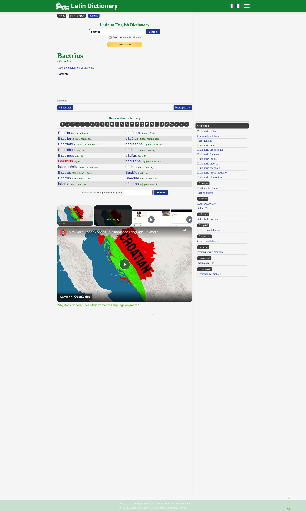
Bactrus (75, 178)
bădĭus (135, 155)
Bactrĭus (93, 15)
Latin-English (77, 15)
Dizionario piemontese (209, 177)
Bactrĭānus (72, 150)
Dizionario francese (208, 154)
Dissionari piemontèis (209, 273)
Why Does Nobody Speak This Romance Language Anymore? (114, 232)
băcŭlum (141, 133)
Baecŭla (141, 178)
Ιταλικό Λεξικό (205, 262)
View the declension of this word (75, 67)
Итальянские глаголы (210, 251)
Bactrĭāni (77, 144)
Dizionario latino (206, 145)
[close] (154, 497)
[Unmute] (64, 223)
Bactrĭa (73, 133)
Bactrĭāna (75, 138)
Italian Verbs (204, 208)
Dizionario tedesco (207, 163)
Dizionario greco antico (210, 149)
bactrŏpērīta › (182, 107)
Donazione (125, 44)
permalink (62, 100)
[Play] (59, 223)
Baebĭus (137, 172)
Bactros (75, 172)
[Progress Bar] (75, 221)
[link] (63, 232)
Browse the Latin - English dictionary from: (102, 192)
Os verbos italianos (208, 241)
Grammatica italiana (208, 136)
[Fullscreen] (91, 223)
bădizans (143, 161)
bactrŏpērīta (78, 167)
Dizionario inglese (207, 158)
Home (62, 15)
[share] (185, 230)
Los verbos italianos (208, 230)
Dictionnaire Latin (207, 188)
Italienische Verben (208, 219)
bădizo (139, 167)
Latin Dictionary (206, 203)
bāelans (142, 184)
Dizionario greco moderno (212, 172)
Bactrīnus (71, 155)
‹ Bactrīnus (65, 107)
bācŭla (73, 184)
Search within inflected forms (127, 37)
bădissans (144, 144)
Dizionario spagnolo (208, 167)
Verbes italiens (205, 192)
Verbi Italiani (204, 140)
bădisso (140, 150)
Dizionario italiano (207, 131)
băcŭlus (142, 138)
